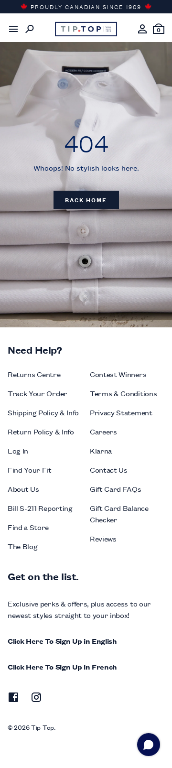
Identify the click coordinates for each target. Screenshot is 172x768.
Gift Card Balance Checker (119, 513)
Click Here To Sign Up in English (62, 641)
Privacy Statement (121, 412)
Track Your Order (37, 393)
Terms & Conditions (123, 393)
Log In (18, 450)
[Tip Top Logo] (86, 29)
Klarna (101, 450)
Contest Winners (118, 374)
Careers (103, 431)
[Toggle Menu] (13, 29)
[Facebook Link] (13, 699)
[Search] (29, 29)
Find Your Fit (30, 470)
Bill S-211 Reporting (40, 508)
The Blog (22, 546)
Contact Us (109, 470)
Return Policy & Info (41, 431)
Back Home (86, 199)
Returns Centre (34, 374)
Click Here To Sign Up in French (62, 666)
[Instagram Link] (36, 699)
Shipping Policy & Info (43, 412)
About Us (23, 489)
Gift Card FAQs (115, 489)
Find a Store (28, 527)
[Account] (142, 29)
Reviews (103, 538)
